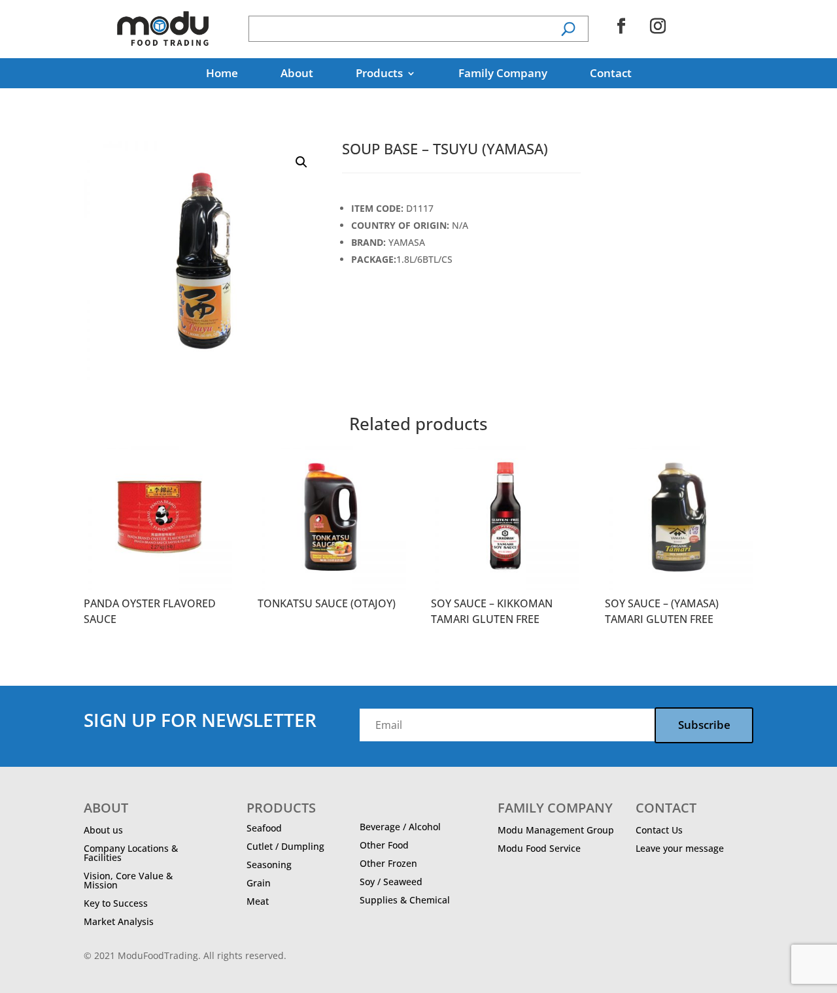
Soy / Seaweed (391, 881)
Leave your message (680, 848)
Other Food (384, 845)
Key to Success (116, 903)
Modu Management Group (556, 830)
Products (379, 74)
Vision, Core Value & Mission (128, 880)
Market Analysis (119, 921)
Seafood (264, 828)
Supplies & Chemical (405, 900)
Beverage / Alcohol (400, 826)
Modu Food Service (539, 848)
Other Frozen (388, 863)
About (297, 74)
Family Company (502, 74)
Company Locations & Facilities (131, 853)
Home (222, 74)
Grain (259, 883)
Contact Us (659, 830)
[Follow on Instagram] (658, 26)
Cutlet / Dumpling (285, 846)
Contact (611, 74)
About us (103, 830)
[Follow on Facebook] (621, 26)
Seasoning (269, 864)
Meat (258, 901)
